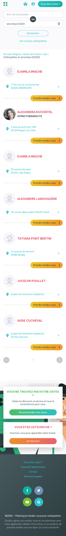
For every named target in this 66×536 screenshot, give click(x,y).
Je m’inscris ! (33, 441)
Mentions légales (33, 476)
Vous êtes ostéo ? (33, 462)
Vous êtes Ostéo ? (50, 4)
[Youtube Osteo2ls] (27, 502)
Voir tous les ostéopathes (33, 41)
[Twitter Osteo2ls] (38, 490)
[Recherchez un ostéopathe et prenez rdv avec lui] (25, 4)
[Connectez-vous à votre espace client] (33, 4)
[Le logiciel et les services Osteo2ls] (5, 4)
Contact (33, 471)
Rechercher (33, 33)
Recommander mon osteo (33, 412)
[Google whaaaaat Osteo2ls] (38, 502)
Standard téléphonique (33, 467)
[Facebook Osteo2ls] (27, 490)
